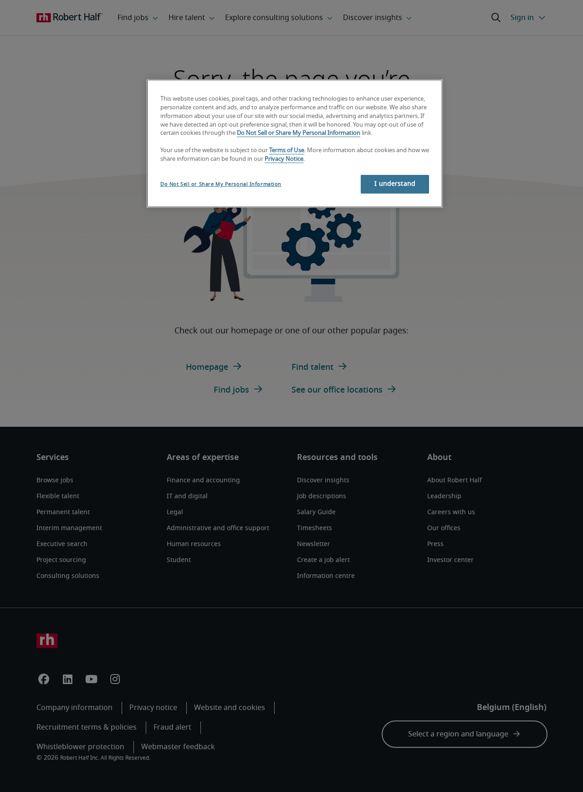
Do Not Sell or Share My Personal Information (298, 133)
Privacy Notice (284, 159)
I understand (394, 184)
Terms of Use (286, 150)
